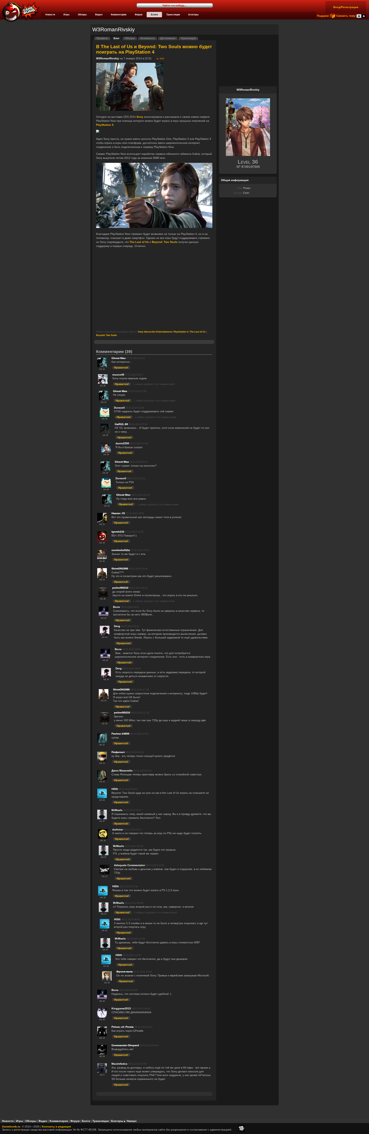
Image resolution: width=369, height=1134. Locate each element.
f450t (114, 788)
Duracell (119, 407)
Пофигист (118, 752)
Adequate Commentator (129, 865)
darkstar (117, 829)
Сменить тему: (346, 15)
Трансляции (173, 14)
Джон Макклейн (121, 770)
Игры (66, 14)
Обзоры (82, 14)
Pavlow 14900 (120, 733)
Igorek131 (117, 531)
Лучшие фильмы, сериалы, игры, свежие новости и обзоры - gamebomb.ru (20, 11)
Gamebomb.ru (11, 1126)
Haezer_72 (118, 513)
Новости (50, 14)
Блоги (154, 14)
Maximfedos (119, 1063)
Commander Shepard (125, 1045)
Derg (117, 626)
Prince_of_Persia (122, 1026)
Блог (116, 38)
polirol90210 (120, 587)
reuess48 (118, 374)
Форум (138, 14)
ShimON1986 (119, 568)
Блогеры (193, 14)
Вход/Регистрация (345, 7)
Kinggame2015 (121, 1008)
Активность (147, 38)
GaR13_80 (121, 424)
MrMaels (116, 810)
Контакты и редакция (56, 1126)
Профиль (102, 38)
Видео (98, 14)
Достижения (167, 38)
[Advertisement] (154, 289)
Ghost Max (118, 358)
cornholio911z (120, 550)
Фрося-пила (124, 971)
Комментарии (118, 14)
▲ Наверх (130, 1120)
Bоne (116, 606)
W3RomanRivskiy (107, 58)
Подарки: (323, 15)
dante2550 (122, 443)
